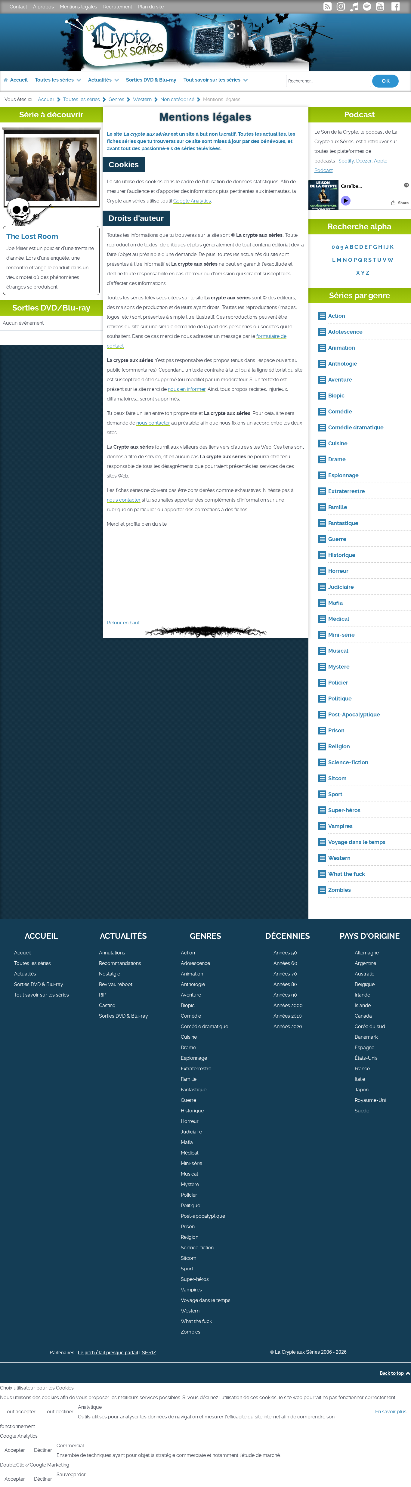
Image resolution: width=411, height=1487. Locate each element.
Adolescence (195, 963)
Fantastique (193, 1090)
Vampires (191, 1290)
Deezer (364, 161)
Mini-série (191, 1163)
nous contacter (153, 423)
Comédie (191, 1016)
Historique (192, 1111)
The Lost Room (32, 236)
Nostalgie (109, 974)
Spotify (346, 161)
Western (190, 1311)
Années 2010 (287, 1016)
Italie (360, 1079)
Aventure (191, 995)
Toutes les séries (32, 963)
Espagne (364, 1047)
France (362, 1068)
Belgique (365, 984)
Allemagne (367, 953)
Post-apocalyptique (203, 1216)
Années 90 (285, 995)
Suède (362, 1111)
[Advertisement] (205, 576)
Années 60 (285, 963)
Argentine (365, 963)
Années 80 (285, 984)
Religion (189, 1237)
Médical (189, 1153)
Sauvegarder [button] (71, 1474)
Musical (189, 1174)
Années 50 (285, 953)
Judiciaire (191, 1132)
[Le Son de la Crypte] (381, 8)
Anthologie (193, 984)
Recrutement (117, 7)
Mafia (187, 1142)
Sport (187, 1269)
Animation (192, 974)
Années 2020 (287, 1026)
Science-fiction (197, 1248)
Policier (189, 1195)
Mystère (190, 1184)
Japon (362, 1090)
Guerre (188, 1100)
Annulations (112, 953)
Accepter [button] (15, 1450)
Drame (188, 1047)
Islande (363, 1005)
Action (188, 953)
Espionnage (194, 1058)
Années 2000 (288, 1005)
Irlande (362, 995)
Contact (18, 7)
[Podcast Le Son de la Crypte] (367, 8)
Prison (188, 1226)
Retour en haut (123, 623)
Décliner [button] (43, 1450)
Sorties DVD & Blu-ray (38, 984)
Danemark (366, 1037)
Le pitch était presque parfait (108, 1352)
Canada (363, 1016)
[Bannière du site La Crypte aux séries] (205, 42)
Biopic (188, 1005)
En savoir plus (390, 1411)
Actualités (25, 974)
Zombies (190, 1332)
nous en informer (187, 389)
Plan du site (151, 7)
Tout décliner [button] (59, 1411)
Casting (107, 1005)
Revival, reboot (115, 984)
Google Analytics (192, 201)
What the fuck (196, 1321)
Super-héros (195, 1279)
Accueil (22, 953)
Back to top (392, 1373)
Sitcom (188, 1258)
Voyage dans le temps (205, 1300)
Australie (364, 974)
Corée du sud (370, 1026)
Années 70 (285, 974)
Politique (190, 1205)
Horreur (190, 1121)
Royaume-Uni (370, 1100)
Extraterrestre (196, 1068)
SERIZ (149, 1352)
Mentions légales (78, 7)
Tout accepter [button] (20, 1411)
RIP (102, 995)
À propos (43, 7)
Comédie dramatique (204, 1026)
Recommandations (120, 963)
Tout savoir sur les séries (41, 995)
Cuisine (189, 1037)
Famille (188, 1079)
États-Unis (366, 1058)
